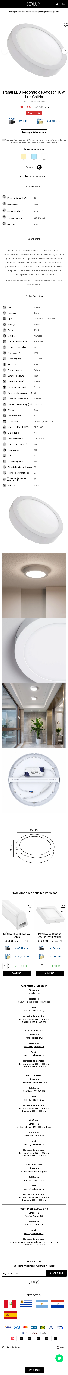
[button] (57, 4)
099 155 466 (39, 1225)
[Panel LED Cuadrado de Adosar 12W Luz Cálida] (50, 915)
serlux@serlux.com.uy (34, 1011)
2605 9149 (23, 1002)
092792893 (45, 1002)
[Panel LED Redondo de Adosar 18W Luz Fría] (34, 157)
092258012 (39, 1180)
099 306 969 (39, 1135)
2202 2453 (28, 1091)
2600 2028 (33, 1002)
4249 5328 (28, 1180)
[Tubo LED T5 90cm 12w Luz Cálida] (16, 915)
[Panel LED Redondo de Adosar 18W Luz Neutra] (44, 157)
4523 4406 (28, 1225)
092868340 (39, 1046)
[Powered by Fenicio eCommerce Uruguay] (61, 1347)
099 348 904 (39, 1091)
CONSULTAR (34, 1370)
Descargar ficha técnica (34, 132)
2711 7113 (28, 1046)
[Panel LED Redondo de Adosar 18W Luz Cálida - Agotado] (23, 157)
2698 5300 (28, 1135)
